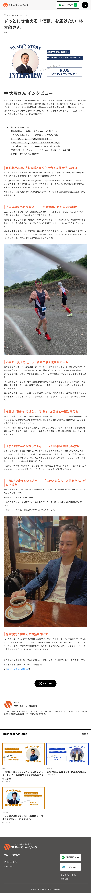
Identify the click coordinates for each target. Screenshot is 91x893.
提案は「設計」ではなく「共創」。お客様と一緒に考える (35, 143)
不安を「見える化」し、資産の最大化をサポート (31, 139)
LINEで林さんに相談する (18, 669)
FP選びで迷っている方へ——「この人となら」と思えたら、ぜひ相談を (41, 150)
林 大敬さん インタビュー (18, 127)
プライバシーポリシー (70, 875)
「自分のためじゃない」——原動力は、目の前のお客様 (34, 135)
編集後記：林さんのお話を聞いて (25, 154)
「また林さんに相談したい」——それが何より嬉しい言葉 (35, 146)
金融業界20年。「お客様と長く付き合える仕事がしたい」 (35, 131)
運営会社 (64, 879)
